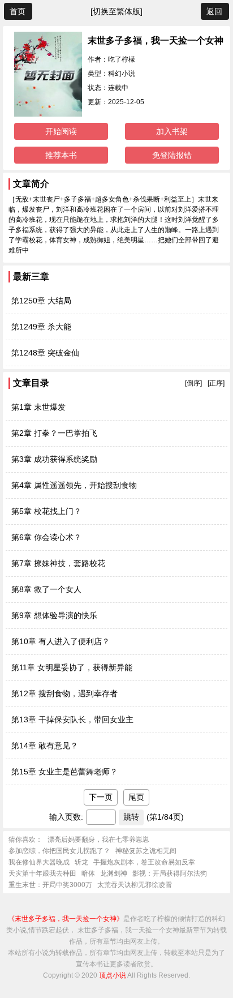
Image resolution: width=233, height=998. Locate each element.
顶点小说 (112, 975)
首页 (17, 11)
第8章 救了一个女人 (46, 589)
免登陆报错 (172, 155)
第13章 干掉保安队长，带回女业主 (72, 719)
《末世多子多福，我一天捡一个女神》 (65, 919)
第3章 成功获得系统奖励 (54, 459)
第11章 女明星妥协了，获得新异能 (71, 667)
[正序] (216, 383)
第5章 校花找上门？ (46, 511)
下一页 (101, 797)
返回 (214, 11)
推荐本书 (61, 155)
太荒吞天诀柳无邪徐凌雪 (134, 885)
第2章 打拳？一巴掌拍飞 (54, 433)
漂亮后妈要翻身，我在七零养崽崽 (98, 839)
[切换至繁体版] (116, 11)
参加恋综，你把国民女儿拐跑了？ (59, 851)
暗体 (88, 873)
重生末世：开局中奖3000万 (50, 885)
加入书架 (172, 131)
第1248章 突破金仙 (45, 352)
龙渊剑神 (113, 873)
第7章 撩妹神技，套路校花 (58, 563)
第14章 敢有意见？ (44, 745)
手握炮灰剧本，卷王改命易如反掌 (144, 862)
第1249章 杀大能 (41, 326)
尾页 (136, 797)
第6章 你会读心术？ (46, 537)
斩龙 (81, 862)
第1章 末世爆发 (38, 407)
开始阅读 (61, 131)
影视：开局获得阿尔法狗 (169, 873)
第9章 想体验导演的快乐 (54, 615)
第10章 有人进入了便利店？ (60, 641)
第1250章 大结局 (41, 300)
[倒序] (193, 383)
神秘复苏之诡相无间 (145, 851)
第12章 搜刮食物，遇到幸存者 (64, 693)
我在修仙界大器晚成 (39, 862)
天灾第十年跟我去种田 (42, 873)
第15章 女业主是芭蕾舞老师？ (64, 771)
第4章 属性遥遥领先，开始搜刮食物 (74, 485)
